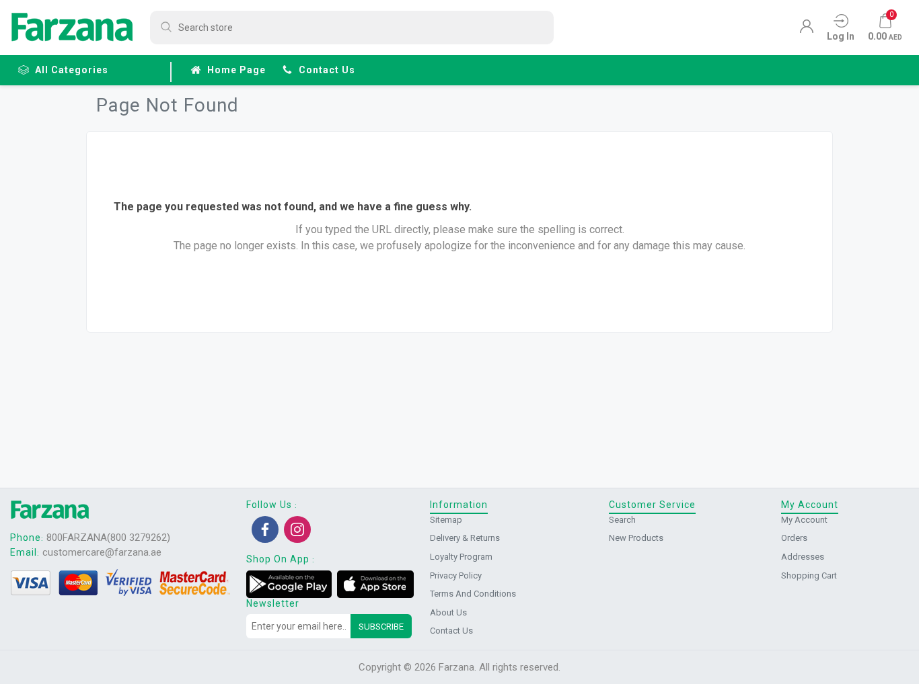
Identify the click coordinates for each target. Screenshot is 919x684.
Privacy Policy (456, 575)
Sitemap (446, 520)
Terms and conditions (473, 594)
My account (804, 520)
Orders (794, 538)
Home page (236, 70)
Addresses (802, 557)
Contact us (327, 70)
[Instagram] (297, 529)
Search (622, 520)
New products (636, 538)
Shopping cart (809, 575)
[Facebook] (265, 529)
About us (448, 612)
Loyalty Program (461, 557)
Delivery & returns (465, 538)
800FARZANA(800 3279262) (108, 537)
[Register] (806, 30)
